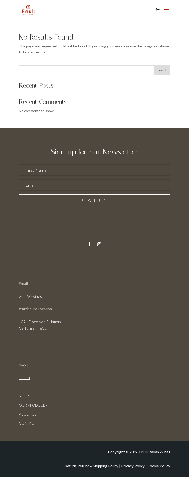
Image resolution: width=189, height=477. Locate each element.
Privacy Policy (133, 466)
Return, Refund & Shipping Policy (91, 466)
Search (162, 70)
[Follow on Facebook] (89, 244)
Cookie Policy (158, 466)
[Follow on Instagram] (99, 244)
